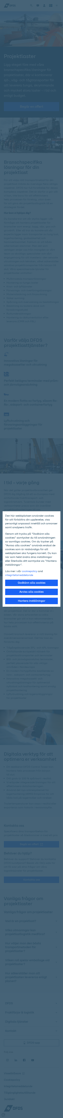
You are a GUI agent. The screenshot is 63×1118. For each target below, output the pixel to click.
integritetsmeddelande (19, 575)
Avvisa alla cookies (31, 591)
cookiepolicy (29, 571)
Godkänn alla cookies (31, 582)
